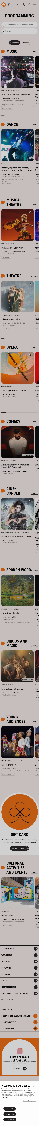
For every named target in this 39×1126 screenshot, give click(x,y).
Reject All (9, 1109)
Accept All (10, 1114)
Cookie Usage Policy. (30, 1101)
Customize (9, 1119)
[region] (19, 1103)
